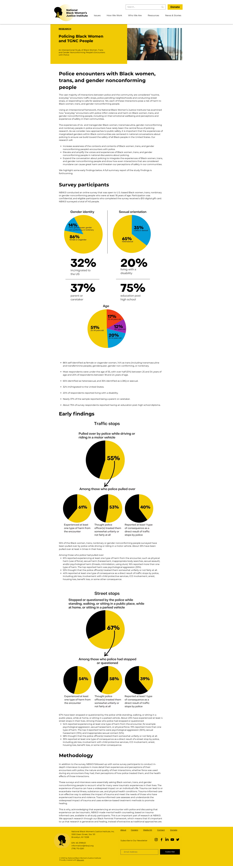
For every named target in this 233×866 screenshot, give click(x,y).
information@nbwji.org (82, 845)
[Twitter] (178, 840)
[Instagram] (156, 840)
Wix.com (80, 860)
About (123, 830)
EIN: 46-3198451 (78, 843)
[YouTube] (172, 840)
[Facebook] (162, 840)
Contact (161, 830)
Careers (134, 830)
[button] (96, 15)
